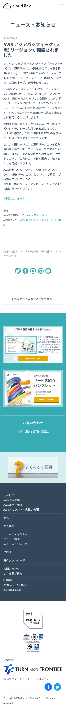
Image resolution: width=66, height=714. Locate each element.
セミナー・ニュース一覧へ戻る (33, 299)
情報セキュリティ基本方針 (16, 585)
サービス (8, 495)
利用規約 (7, 580)
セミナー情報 (11, 539)
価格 (6, 518)
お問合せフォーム (14, 198)
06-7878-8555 (37, 431)
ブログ (7, 552)
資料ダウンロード (14, 560)
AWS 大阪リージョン (37, 215)
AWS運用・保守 (13, 505)
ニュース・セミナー (15, 534)
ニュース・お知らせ (15, 544)
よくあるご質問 (12, 573)
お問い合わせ (11, 569)
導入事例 (8, 526)
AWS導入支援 (11, 500)
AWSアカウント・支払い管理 (21, 509)
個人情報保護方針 (12, 590)
